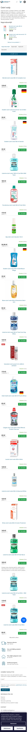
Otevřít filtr (14, 54)
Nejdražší (20, 46)
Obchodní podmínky (6, 701)
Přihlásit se (5, 689)
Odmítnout (7, 728)
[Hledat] (16, 1)
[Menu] (24, 1)
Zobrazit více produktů (13, 42)
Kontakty (3, 699)
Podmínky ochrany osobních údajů (9, 702)
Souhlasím (20, 728)
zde (20, 720)
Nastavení (13, 723)
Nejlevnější (14, 46)
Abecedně (3, 49)
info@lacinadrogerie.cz (9, 710)
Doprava (3, 697)
